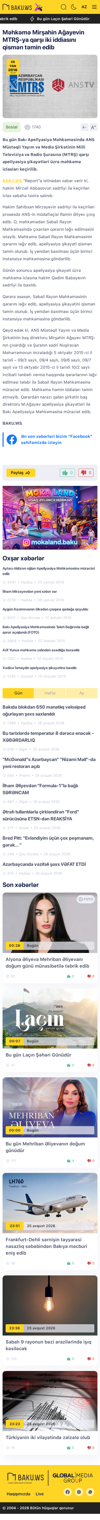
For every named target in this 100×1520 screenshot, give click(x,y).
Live (40, 1493)
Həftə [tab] (50, 693)
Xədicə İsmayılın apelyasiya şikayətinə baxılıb (39, 668)
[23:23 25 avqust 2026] (50, 1400)
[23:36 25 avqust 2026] (50, 1305)
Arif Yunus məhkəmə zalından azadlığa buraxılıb (41, 650)
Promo (24, 775)
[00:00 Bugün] (50, 1107)
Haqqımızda (18, 1493)
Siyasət (27, 676)
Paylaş (17, 472)
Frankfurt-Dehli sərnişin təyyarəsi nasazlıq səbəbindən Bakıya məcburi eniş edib (46, 1246)
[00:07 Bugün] (50, 1018)
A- (84, 127)
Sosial (11, 127)
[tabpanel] (50, 789)
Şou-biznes (30, 618)
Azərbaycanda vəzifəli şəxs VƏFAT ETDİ (44, 864)
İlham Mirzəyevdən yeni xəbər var (30, 591)
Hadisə (27, 582)
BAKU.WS (12, 180)
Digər (23, 749)
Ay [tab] (81, 693)
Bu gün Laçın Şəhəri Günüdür (51, 19)
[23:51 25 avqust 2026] (50, 1202)
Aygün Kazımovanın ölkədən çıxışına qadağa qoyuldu (45, 609)
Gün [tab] (18, 693)
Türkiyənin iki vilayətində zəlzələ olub (48, 1437)
